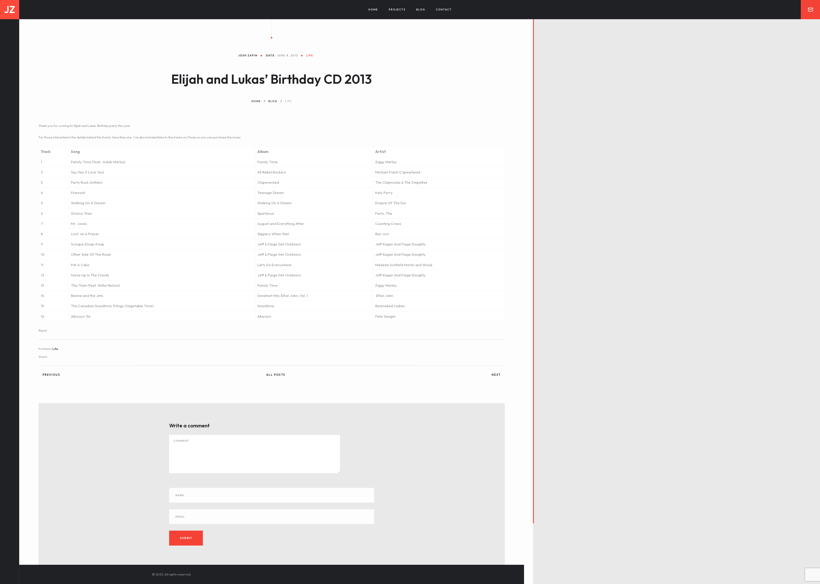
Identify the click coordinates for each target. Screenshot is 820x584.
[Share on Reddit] (68, 357)
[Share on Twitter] (56, 357)
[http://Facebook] (9, 554)
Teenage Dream (270, 192)
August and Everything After (280, 223)
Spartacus (265, 213)
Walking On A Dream (274, 203)
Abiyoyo (264, 316)
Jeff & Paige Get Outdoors (279, 254)
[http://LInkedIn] (9, 539)
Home (373, 9)
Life (55, 349)
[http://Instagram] (9, 562)
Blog (420, 9)
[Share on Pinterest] (74, 357)
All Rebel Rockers (271, 172)
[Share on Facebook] (51, 357)
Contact (444, 9)
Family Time (267, 162)
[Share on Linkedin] (62, 357)
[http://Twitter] (9, 547)
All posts (275, 374)
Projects (397, 9)
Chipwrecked (268, 182)
